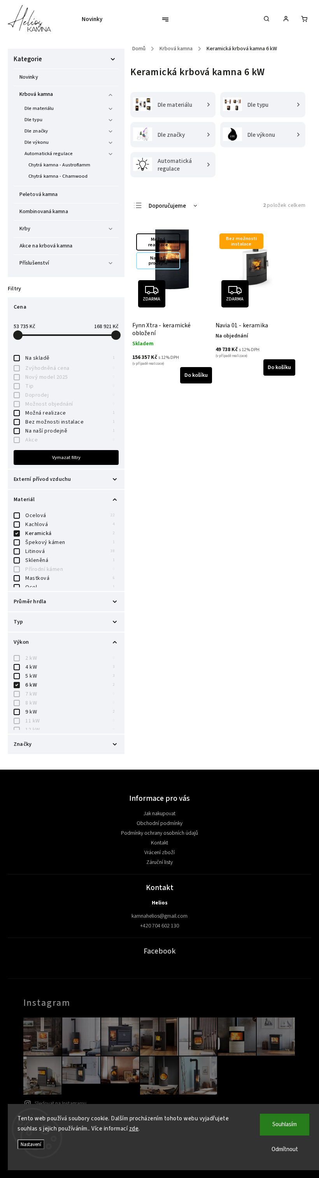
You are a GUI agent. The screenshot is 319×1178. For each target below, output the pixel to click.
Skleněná (70, 560)
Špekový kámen (70, 542)
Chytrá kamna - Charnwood (58, 176)
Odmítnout (285, 1149)
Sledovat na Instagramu (60, 1103)
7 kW (70, 694)
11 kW (70, 721)
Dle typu (33, 119)
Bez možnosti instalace (70, 422)
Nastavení (31, 1144)
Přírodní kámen (70, 569)
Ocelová (70, 515)
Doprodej (70, 395)
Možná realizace (70, 413)
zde (134, 1129)
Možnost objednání (70, 404)
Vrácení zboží (159, 853)
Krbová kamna (36, 94)
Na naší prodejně (70, 431)
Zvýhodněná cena (70, 368)
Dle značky (36, 130)
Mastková (70, 578)
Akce (70, 440)
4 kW (70, 667)
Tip (70, 386)
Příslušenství (34, 263)
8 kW (70, 703)
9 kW (70, 712)
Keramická (70, 533)
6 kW (70, 685)
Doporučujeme (167, 206)
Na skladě (70, 358)
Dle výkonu (37, 142)
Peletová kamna (38, 194)
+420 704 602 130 (159, 926)
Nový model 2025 (70, 377)
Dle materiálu (39, 108)
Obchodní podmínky (159, 823)
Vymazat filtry (66, 457)
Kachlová (70, 524)
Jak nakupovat (159, 814)
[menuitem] (96, 19)
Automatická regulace (49, 153)
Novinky (28, 77)
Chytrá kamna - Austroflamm (59, 164)
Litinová (70, 551)
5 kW (70, 676)
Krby (24, 229)
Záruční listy (159, 862)
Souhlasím (284, 1124)
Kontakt (159, 843)
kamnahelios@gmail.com (159, 916)
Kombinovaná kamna (43, 211)
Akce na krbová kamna (45, 246)
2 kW (70, 658)
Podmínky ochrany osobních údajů (159, 833)
